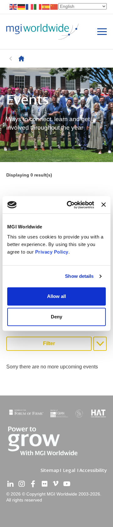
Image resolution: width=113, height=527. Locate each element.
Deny (56, 316)
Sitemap (49, 470)
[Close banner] (103, 205)
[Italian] (38, 6)
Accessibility (93, 470)
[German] (22, 6)
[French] (30, 6)
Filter (49, 343)
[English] (13, 6)
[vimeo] (55, 484)
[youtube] (67, 484)
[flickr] (44, 484)
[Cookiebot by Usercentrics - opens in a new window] (70, 205)
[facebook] (33, 484)
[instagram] (22, 484)
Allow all (56, 296)
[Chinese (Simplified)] (54, 6)
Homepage (21, 58)
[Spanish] (46, 6)
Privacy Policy (51, 252)
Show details (79, 276)
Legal (69, 470)
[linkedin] (10, 484)
